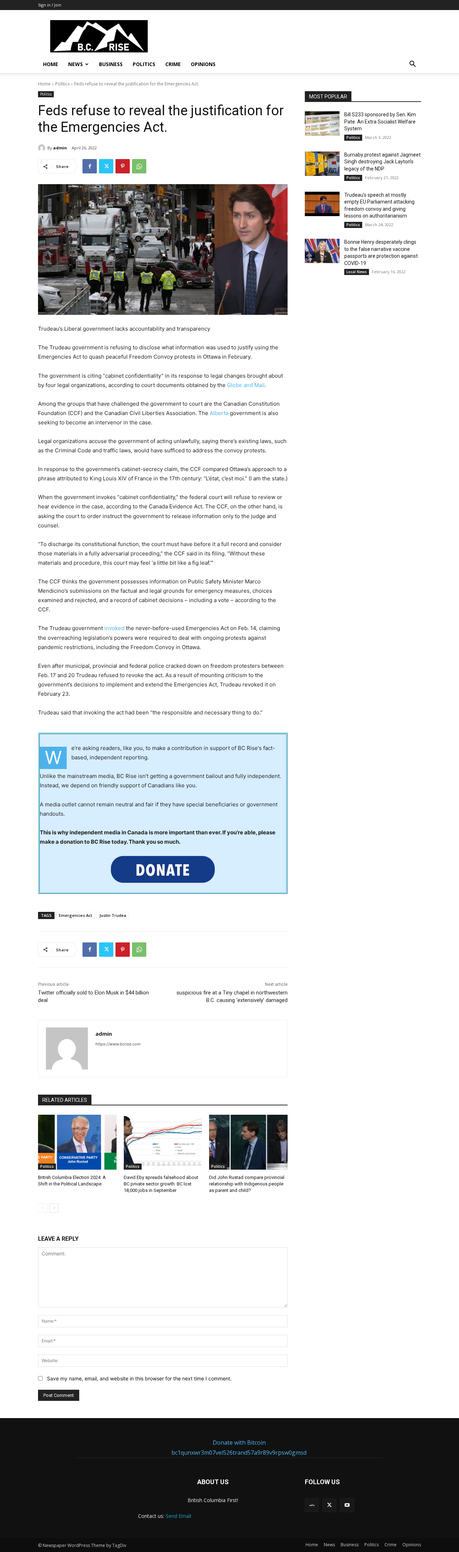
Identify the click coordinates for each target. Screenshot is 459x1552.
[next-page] (53, 1208)
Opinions (203, 64)
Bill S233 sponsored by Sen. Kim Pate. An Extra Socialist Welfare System (380, 121)
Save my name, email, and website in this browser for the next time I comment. (139, 1378)
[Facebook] (89, 166)
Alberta (219, 413)
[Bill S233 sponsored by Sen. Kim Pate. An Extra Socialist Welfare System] (322, 123)
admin (60, 147)
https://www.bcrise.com (118, 1044)
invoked (114, 628)
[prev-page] (42, 1208)
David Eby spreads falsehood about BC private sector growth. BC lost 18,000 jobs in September (161, 1184)
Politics (144, 64)
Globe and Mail (246, 385)
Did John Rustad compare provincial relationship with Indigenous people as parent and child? (246, 1184)
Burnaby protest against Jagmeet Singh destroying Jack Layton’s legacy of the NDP (382, 162)
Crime (173, 64)
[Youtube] (347, 1505)
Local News (356, 271)
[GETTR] (312, 1505)
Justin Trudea (112, 915)
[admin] (42, 148)
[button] (412, 64)
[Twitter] (106, 166)
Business (111, 64)
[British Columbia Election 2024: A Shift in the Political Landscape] (77, 1142)
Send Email (178, 1516)
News (75, 64)
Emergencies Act (75, 915)
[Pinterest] (122, 166)
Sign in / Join (49, 5)
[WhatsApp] (139, 166)
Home (50, 64)
